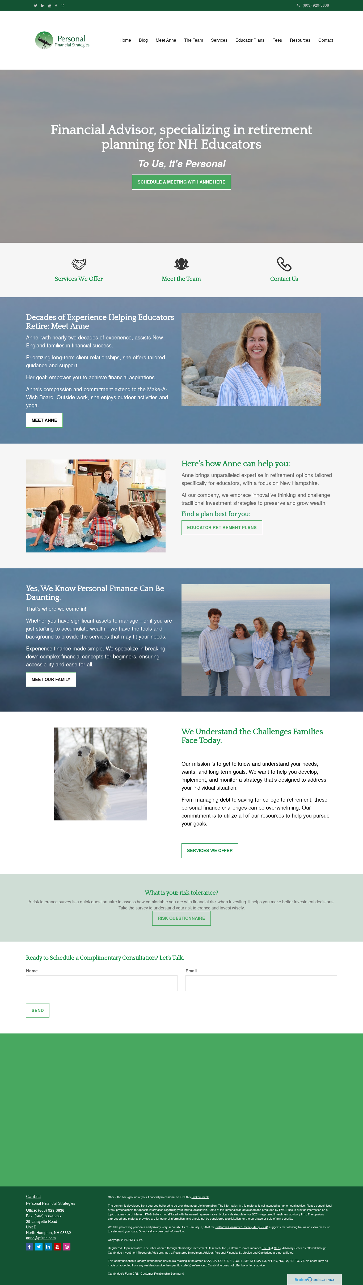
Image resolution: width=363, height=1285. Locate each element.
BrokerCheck (200, 1197)
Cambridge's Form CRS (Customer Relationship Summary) (146, 1273)
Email (191, 971)
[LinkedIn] (42, 5)
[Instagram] (62, 5)
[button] (143, 40)
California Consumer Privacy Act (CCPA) (242, 1227)
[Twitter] (35, 5)
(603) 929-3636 (316, 5)
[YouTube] (49, 5)
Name (32, 971)
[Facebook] (56, 5)
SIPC (277, 1248)
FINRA (266, 1248)
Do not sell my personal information (161, 1231)
